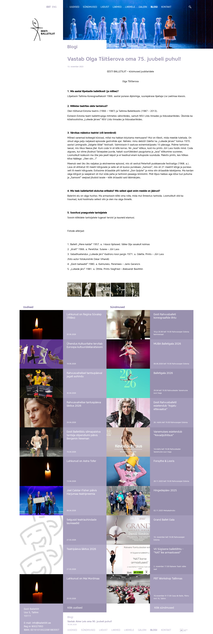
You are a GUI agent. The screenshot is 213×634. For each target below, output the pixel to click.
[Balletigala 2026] (128, 383)
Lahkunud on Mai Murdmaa (83, 578)
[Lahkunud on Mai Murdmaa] (41, 589)
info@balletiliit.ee (41, 623)
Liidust (105, 7)
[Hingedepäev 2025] (128, 500)
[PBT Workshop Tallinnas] (128, 589)
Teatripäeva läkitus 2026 (81, 549)
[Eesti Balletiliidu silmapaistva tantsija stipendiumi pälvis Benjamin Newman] (41, 442)
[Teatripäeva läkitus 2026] (41, 559)
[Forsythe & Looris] (128, 471)
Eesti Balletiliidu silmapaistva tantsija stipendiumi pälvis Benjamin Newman (84, 435)
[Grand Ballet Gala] (128, 530)
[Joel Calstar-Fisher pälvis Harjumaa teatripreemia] (41, 500)
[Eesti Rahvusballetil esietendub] (128, 412)
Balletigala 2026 (163, 373)
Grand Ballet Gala (164, 520)
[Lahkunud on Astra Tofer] (41, 471)
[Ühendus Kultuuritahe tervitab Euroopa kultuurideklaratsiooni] (41, 354)
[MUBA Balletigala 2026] (128, 354)
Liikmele (130, 7)
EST (49, 7)
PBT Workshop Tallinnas (168, 578)
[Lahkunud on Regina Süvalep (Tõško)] (41, 324)
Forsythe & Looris (164, 461)
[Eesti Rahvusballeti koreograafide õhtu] (128, 324)
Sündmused (90, 7)
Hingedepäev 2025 (165, 490)
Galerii (143, 7)
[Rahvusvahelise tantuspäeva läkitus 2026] (41, 412)
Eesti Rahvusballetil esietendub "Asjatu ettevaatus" (165, 406)
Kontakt (166, 7)
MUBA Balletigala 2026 (167, 344)
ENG (54, 7)
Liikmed (117, 7)
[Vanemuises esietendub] (128, 442)
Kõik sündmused (164, 608)
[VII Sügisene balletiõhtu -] (128, 559)
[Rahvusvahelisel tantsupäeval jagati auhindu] (41, 383)
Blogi (154, 7)
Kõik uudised (74, 608)
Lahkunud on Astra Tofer (81, 461)
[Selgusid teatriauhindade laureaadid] (41, 530)
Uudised (74, 7)
